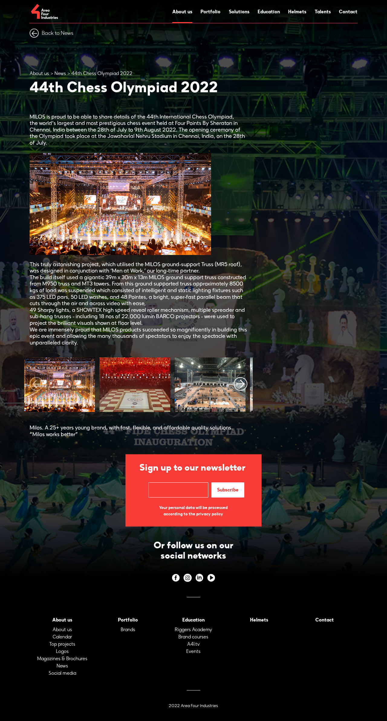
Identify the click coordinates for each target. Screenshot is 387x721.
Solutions (239, 11)
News (60, 73)
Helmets (297, 11)
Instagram (188, 578)
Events (193, 651)
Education (269, 11)
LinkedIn (199, 578)
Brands (128, 629)
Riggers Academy (193, 629)
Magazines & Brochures (62, 658)
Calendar (62, 637)
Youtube (211, 578)
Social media (62, 673)
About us (182, 11)
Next (240, 384)
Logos (62, 651)
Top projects (62, 644)
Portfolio (210, 11)
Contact (348, 11)
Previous (36, 384)
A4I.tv (193, 644)
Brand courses (193, 637)
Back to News (57, 33)
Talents (323, 11)
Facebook (176, 578)
